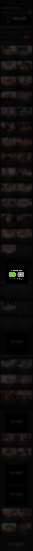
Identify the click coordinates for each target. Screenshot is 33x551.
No (21, 274)
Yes (12, 274)
